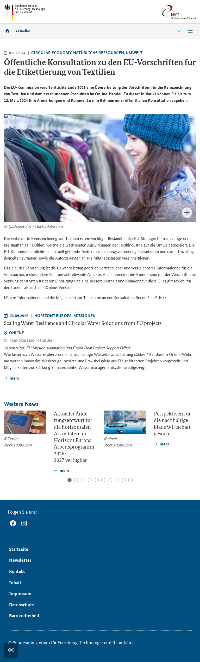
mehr (14, 378)
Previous (9, 436)
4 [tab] (90, 480)
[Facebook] (13, 523)
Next (192, 436)
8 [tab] (117, 480)
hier (162, 297)
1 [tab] (69, 480)
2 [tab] (76, 480)
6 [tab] (103, 480)
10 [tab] (130, 480)
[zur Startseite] (9, 31)
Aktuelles (22, 30)
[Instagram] (24, 523)
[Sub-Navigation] (179, 31)
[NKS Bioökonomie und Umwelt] (171, 12)
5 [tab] (97, 480)
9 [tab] (124, 480)
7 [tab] (110, 480)
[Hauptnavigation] (190, 31)
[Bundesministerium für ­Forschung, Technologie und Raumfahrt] (25, 12)
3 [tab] (83, 480)
